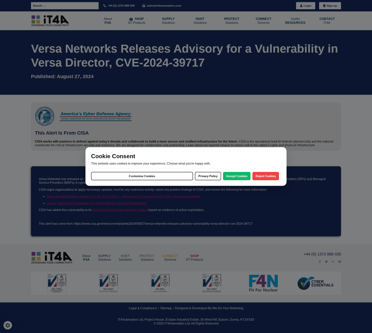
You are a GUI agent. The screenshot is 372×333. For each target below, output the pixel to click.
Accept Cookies (236, 176)
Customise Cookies (142, 176)
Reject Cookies (266, 176)
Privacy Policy (208, 176)
